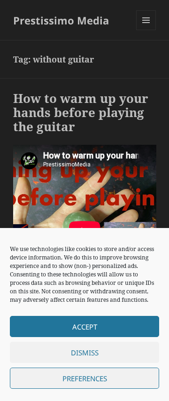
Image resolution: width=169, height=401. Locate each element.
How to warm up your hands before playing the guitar (80, 112)
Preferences (84, 378)
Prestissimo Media (61, 20)
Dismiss (85, 352)
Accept (84, 326)
